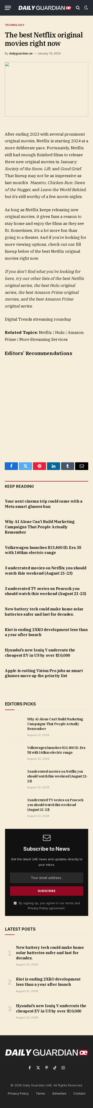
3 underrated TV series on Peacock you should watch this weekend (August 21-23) (45, 591)
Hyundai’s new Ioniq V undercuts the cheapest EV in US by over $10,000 (40, 653)
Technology (14, 25)
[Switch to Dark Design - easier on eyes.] (85, 8)
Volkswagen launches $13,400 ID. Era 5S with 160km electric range (43, 550)
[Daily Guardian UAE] (44, 7)
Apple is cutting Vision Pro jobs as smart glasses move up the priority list (44, 673)
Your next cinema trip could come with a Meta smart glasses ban (43, 504)
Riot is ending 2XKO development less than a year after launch (48, 982)
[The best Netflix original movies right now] (46, 89)
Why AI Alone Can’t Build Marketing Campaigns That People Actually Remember (39, 527)
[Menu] (8, 7)
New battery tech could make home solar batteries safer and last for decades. (44, 612)
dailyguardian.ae (21, 53)
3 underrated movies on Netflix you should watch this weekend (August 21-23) (45, 571)
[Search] (78, 7)
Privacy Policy (38, 908)
